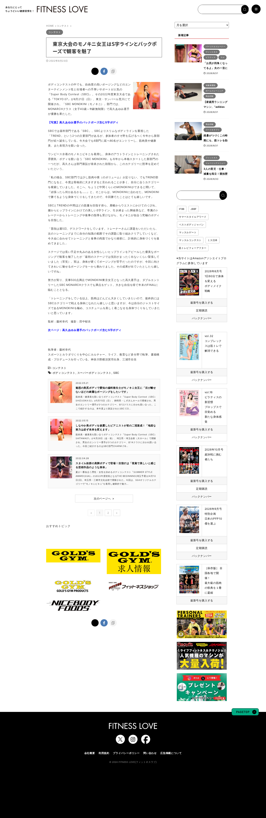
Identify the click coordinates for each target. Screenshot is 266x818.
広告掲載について (171, 753)
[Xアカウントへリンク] (120, 742)
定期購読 (201, 310)
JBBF (194, 208)
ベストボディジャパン (191, 224)
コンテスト (59, 368)
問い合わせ (150, 753)
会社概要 (89, 753)
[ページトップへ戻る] (245, 714)
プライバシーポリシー (126, 753)
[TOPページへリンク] (46, 9)
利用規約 (104, 753)
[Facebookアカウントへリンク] (145, 742)
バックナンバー (202, 318)
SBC (116, 373)
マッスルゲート (188, 232)
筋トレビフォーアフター (192, 247)
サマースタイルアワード (192, 216)
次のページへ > (104, 498)
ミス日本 (213, 240)
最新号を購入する (201, 302)
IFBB (181, 208)
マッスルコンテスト (190, 240)
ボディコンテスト (64, 373)
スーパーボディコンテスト (94, 373)
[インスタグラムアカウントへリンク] (133, 742)
